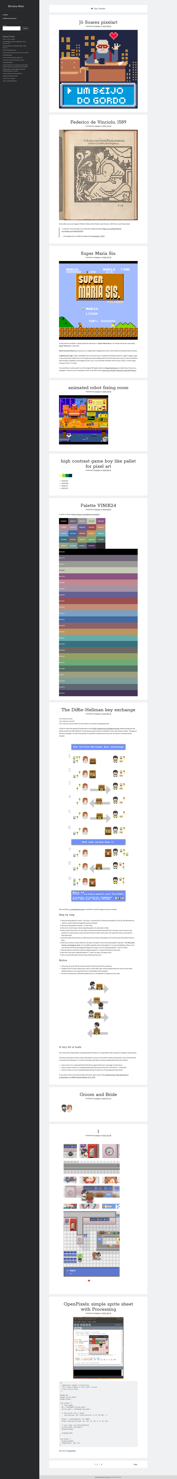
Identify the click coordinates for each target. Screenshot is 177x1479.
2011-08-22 (107, 1313)
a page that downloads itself (10, 76)
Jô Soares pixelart (98, 22)
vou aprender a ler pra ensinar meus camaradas (16, 52)
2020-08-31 (107, 470)
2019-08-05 (107, 509)
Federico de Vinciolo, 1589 (98, 122)
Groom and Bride (98, 1095)
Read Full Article (111, 368)
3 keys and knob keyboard (10, 81)
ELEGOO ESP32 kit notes (9, 50)
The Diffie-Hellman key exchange (98, 710)
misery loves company (9, 78)
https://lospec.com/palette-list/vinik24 (85, 514)
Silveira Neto (16, 6)
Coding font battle (7, 62)
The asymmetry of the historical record (13, 60)
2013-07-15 (107, 1098)
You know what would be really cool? (12, 57)
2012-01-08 (107, 1135)
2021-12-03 (107, 126)
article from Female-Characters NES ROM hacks (119, 370)
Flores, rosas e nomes (9, 39)
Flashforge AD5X (7, 55)
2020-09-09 (107, 257)
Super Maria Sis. (98, 253)
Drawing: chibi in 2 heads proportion (12, 73)
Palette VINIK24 (98, 506)
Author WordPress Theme (102, 1477)
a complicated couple (76, 909)
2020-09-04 (107, 392)
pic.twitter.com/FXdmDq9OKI (72, 231)
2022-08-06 (107, 26)
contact (5, 15)
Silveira (97, 26)
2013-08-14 (107, 714)
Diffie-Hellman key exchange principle (105, 728)
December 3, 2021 (98, 236)
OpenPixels (72, 1451)
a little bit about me (9, 18)
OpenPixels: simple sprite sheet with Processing (98, 1306)
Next (135, 1464)
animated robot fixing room (98, 388)
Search (5, 25)
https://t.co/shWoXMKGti (112, 229)
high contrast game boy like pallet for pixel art (98, 463)
